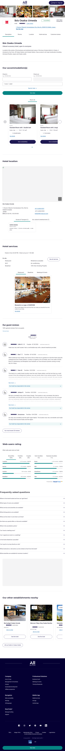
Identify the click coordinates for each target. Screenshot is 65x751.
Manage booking (9, 712)
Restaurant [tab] (21, 272)
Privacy (37, 732)
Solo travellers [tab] (39, 457)
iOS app (34, 700)
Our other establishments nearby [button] (20, 597)
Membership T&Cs (27, 732)
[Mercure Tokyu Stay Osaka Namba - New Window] (41, 613)
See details (17, 311)
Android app (35, 703)
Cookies (44, 732)
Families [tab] (20, 457)
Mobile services (36, 698)
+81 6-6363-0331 (39, 208)
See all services (53, 259)
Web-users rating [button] (12, 444)
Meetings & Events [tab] (42, 272)
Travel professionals (37, 684)
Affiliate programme (10, 689)
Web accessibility (9, 698)
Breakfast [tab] (30, 272)
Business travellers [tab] (51, 457)
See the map (19, 29)
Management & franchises (11, 681)
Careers (7, 684)
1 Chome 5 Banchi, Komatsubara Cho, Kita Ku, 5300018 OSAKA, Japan (36, 27)
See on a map (9, 629)
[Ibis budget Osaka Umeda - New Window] (15, 613)
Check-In (7, 75)
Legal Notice (52, 732)
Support (7, 714)
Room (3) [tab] (32, 100)
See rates (32, 748)
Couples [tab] (28, 457)
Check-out (37, 75)
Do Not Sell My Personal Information (33, 734)
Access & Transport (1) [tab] (22, 219)
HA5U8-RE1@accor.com (41, 213)
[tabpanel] (32, 126)
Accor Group (8, 679)
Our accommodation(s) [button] (15, 68)
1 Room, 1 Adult (8, 84)
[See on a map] (32, 184)
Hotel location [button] (10, 161)
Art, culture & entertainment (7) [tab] (40, 219)
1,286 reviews (29, 23)
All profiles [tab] (11, 457)
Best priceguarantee (59, 20)
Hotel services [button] (10, 246)
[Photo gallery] (32, 11)
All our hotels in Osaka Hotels (13, 645)
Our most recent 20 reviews (12, 430)
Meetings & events (36, 681)
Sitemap (7, 700)
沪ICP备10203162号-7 (37, 738)
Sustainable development (11, 686)
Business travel (36, 679)
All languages (8, 703)
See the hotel (14, 636)
